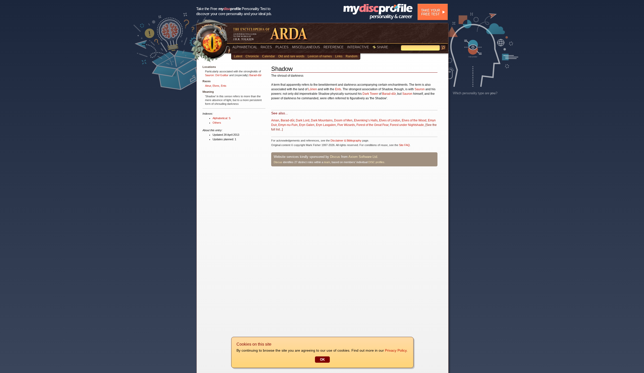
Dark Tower (370, 94)
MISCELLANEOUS (306, 47)
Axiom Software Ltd (362, 157)
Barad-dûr (255, 75)
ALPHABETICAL (244, 47)
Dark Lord (302, 120)
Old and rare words (291, 56)
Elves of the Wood (414, 120)
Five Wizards (346, 125)
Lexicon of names (320, 56)
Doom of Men (343, 120)
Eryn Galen (306, 125)
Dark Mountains (322, 120)
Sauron (209, 75)
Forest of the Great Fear (372, 125)
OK (322, 359)
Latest (238, 56)
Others (217, 122)
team (327, 162)
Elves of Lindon (389, 120)
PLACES (282, 47)
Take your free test (430, 12)
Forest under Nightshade (407, 125)
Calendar (268, 56)
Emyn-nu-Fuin (288, 125)
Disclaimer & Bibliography (346, 140)
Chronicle (252, 56)
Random (351, 56)
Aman (275, 120)
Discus (335, 157)
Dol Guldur (221, 75)
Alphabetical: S (221, 118)
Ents (223, 85)
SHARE (382, 47)
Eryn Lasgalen (326, 125)
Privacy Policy (396, 350)
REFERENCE (334, 47)
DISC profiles (376, 162)
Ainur (208, 85)
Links (338, 56)
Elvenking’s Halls (366, 120)
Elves (216, 85)
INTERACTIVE (358, 47)
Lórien (312, 89)
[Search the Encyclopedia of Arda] (443, 48)
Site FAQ (404, 145)
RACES (266, 47)
